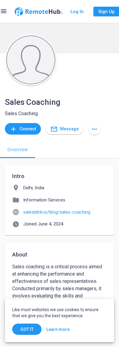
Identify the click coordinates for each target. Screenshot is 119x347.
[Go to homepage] (38, 11)
